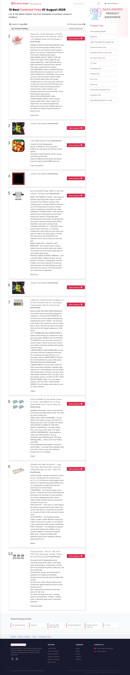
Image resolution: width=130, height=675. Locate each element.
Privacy (78, 654)
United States (112, 3)
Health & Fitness (53, 654)
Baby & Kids (52, 662)
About (78, 648)
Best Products (35, 4)
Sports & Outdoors (54, 659)
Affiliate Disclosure (76, 28)
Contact (78, 657)
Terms (78, 651)
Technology (52, 648)
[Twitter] (17, 659)
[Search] (98, 3)
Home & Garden (53, 651)
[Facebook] (12, 659)
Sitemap (78, 659)
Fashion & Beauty (53, 657)
